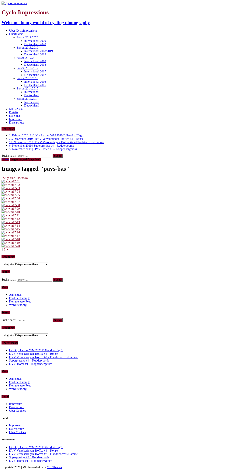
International (31, 91)
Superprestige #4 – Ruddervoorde (29, 360)
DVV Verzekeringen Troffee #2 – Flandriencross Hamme (43, 357)
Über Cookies (17, 410)
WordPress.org (18, 304)
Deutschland (31, 95)
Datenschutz (16, 122)
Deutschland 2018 (35, 64)
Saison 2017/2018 (27, 57)
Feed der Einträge (19, 298)
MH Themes (54, 467)
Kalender (14, 115)
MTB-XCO (16, 108)
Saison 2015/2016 (27, 78)
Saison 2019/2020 (27, 37)
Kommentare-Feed (20, 301)
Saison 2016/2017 (27, 68)
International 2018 (35, 61)
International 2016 (35, 81)
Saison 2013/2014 (27, 98)
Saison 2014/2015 (27, 88)
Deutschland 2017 (35, 74)
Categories (8, 264)
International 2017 (35, 71)
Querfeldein (16, 34)
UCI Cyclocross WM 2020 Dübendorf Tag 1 (36, 350)
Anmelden (15, 294)
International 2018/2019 (38, 51)
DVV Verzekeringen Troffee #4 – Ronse (33, 353)
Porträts (13, 112)
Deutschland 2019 (35, 54)
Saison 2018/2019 (27, 47)
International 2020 (35, 40)
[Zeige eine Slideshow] (15, 178)
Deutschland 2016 (35, 85)
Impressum (15, 119)
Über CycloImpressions (23, 30)
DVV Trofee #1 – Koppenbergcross (30, 363)
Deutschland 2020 (35, 44)
